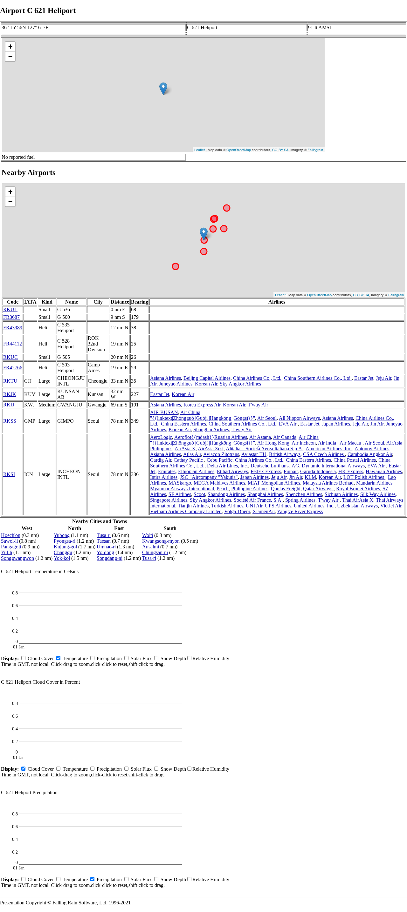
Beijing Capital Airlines (207, 378)
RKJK (9, 394)
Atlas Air (192, 454)
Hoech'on (10, 535)
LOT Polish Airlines (364, 477)
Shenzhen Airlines (304, 494)
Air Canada (284, 437)
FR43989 (12, 327)
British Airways (284, 454)
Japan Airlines (336, 423)
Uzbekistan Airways (357, 505)
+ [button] (10, 46)
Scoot (199, 494)
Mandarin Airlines (374, 483)
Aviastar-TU (253, 454)
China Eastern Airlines (183, 423)
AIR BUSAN (164, 412)
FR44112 (12, 343)
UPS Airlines (278, 505)
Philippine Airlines (249, 488)
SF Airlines (180, 494)
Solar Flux (141, 658)
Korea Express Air (201, 404)
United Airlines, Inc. (314, 505)
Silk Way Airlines (378, 494)
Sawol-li (9, 541)
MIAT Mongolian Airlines (274, 483)
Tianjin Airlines (193, 505)
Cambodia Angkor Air (370, 454)
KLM (310, 477)
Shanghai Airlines (211, 429)
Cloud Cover (41, 658)
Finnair (291, 471)
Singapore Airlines (168, 500)
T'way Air (258, 404)
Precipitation (109, 658)
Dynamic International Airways (333, 465)
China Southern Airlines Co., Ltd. (318, 378)
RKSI (9, 474)
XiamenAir (263, 511)
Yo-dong (105, 552)
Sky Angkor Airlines (240, 383)
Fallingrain (315, 149)
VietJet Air (390, 505)
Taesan (104, 541)
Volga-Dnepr (237, 511)
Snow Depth (173, 658)
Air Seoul (267, 418)
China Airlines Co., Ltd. (257, 378)
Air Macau (351, 443)
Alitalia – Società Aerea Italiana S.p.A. (264, 448)
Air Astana (260, 437)
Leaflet (199, 149)
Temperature (75, 658)
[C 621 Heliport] (163, 88)
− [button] (10, 56)
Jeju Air (383, 378)
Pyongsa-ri (64, 541)
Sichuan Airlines (341, 494)
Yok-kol (62, 558)
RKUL (10, 309)
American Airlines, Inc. (329, 448)
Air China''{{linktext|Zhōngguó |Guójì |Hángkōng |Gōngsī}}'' (202, 415)
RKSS (9, 421)
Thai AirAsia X (357, 500)
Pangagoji (11, 546)
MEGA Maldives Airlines (219, 483)
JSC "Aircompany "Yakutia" (209, 477)
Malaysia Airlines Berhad (328, 483)
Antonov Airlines (372, 448)
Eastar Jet (363, 378)
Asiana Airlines (165, 378)
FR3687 (11, 317)
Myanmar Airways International (182, 488)
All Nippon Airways (299, 418)
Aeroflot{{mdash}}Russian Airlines (210, 437)
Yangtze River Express (300, 511)
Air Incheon (304, 443)
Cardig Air (160, 460)
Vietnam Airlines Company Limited (186, 511)
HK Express (350, 471)
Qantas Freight (285, 488)
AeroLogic (161, 437)
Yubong (62, 535)
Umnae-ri (106, 546)
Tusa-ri (104, 535)
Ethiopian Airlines (196, 471)
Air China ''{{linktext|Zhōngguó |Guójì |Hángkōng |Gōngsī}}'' (234, 440)
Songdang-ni (109, 558)
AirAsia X (185, 448)
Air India (327, 443)
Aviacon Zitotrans (221, 454)
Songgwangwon (17, 558)
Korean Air (206, 383)
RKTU (10, 381)
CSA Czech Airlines (324, 454)
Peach (223, 488)
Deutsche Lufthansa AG (275, 465)
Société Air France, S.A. (258, 500)
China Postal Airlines (355, 460)
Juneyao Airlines (175, 383)
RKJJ (8, 404)
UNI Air (254, 505)
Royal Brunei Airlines (358, 488)
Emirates (167, 471)
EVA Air (288, 423)
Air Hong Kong (273, 443)
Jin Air (376, 423)
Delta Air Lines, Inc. (227, 465)
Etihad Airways (232, 471)
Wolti (147, 535)
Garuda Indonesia (318, 471)
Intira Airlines (163, 477)
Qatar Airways (318, 488)
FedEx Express (266, 471)
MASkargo (180, 483)
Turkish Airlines (227, 505)
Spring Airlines (300, 500)
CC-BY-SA (280, 149)
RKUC (10, 357)
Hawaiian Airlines (384, 471)
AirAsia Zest (211, 448)
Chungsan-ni (155, 552)
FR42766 (12, 367)
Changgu (63, 552)
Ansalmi (150, 546)
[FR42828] (204, 233)
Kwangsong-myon (161, 541)
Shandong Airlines (226, 494)
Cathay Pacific (189, 460)
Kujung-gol (65, 546)
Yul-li (6, 552)
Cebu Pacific (219, 460)
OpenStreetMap (238, 149)
